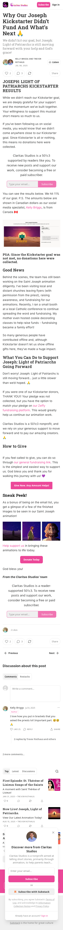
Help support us (13, 545)
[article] (31, 791)
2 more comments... (14, 754)
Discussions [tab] (28, 771)
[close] (53, 832)
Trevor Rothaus (25, 796)
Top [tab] (7, 771)
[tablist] (17, 676)
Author (14, 711)
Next (52, 653)
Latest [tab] (15, 771)
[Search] (57, 771)
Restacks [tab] (25, 676)
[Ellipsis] (58, 707)
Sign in (56, 4)
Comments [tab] (11, 676)
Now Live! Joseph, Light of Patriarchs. (22, 811)
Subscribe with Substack (33, 891)
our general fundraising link (32, 462)
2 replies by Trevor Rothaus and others (35, 739)
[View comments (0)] (18, 801)
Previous (13, 653)
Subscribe (43, 4)
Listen (55, 62)
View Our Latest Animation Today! (22, 817)
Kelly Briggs (21, 59)
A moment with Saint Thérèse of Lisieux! (21, 790)
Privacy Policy (42, 906)
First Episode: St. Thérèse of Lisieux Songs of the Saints (23, 783)
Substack (15, 922)
